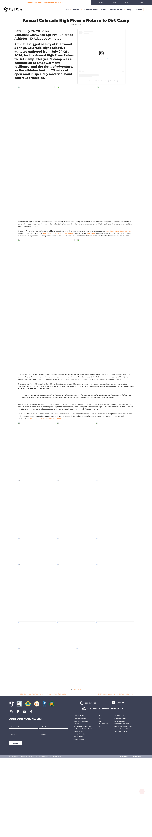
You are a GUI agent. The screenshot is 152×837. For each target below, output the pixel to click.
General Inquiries (120, 718)
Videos (127, 2)
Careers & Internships (121, 729)
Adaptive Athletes (116, 10)
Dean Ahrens (69, 233)
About (67, 10)
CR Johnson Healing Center (83, 729)
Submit (15, 743)
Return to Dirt (78, 731)
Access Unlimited (79, 739)
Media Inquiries (119, 721)
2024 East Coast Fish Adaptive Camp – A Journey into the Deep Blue (43, 694)
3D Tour (101, 2)
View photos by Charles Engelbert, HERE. (45, 418)
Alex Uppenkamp (112, 231)
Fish (100, 726)
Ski (100, 718)
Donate (139, 10)
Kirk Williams (48, 233)
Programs (76, 10)
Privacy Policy (124, 756)
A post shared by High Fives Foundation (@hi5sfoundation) (101, 81)
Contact (142, 2)
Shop (129, 10)
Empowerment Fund (81, 721)
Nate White (91, 233)
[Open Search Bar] (145, 9)
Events (103, 10)
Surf (100, 721)
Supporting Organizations (123, 726)
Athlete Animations (80, 734)
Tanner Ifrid (58, 233)
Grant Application (91, 10)
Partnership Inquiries (121, 724)
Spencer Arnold (126, 231)
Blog (114, 2)
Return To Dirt (77, 689)
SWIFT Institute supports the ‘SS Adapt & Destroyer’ (116, 694)
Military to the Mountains (82, 726)
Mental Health (78, 736)
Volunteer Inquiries (121, 731)
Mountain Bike (103, 724)
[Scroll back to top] (141, 813)
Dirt (100, 729)
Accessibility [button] (137, 756)
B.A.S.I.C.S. (77, 724)
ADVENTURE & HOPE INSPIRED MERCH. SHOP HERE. (45, 2)
